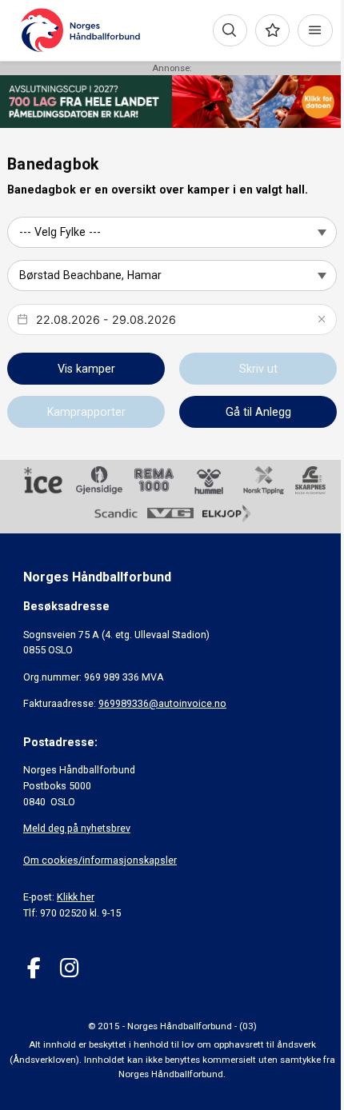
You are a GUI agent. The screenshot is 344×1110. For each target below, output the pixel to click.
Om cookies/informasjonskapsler (100, 860)
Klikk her (75, 897)
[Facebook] (34, 968)
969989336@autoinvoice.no (162, 703)
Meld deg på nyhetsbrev (76, 828)
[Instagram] (69, 968)
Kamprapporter (86, 411)
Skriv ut (258, 368)
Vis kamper (86, 368)
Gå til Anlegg (258, 411)
